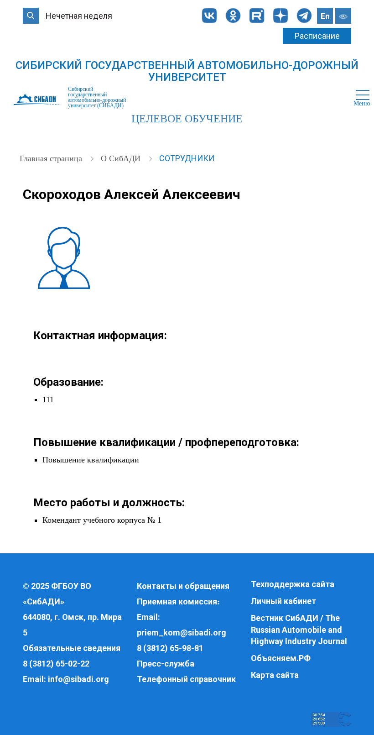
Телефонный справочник (186, 679)
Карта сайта (275, 675)
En (325, 16)
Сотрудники (186, 158)
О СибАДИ (122, 158)
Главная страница (52, 158)
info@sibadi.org (78, 679)
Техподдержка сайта (292, 584)
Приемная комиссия (177, 601)
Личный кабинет (283, 601)
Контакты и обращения (183, 586)
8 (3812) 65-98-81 (170, 648)
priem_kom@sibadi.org (181, 632)
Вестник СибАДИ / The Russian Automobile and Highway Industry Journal (299, 629)
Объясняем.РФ (281, 658)
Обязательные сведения (71, 648)
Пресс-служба (165, 663)
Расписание (317, 36)
